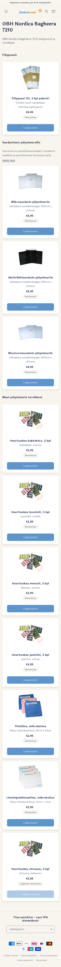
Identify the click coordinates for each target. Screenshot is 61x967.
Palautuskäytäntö (29, 955)
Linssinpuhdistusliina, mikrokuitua (30, 798)
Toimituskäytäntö (25, 960)
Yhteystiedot (41, 960)
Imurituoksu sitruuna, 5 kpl (30, 869)
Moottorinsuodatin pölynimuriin (30, 353)
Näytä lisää (8, 160)
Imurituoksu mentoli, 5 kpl (30, 583)
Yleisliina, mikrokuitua (30, 726)
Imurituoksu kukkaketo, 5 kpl (30, 441)
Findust (14, 955)
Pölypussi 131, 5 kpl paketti (30, 98)
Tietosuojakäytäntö (49, 955)
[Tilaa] (51, 929)
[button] (6, 11)
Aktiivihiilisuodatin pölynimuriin (30, 277)
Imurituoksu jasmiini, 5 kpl (30, 655)
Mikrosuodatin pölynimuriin (30, 202)
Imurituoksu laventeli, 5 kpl (30, 512)
